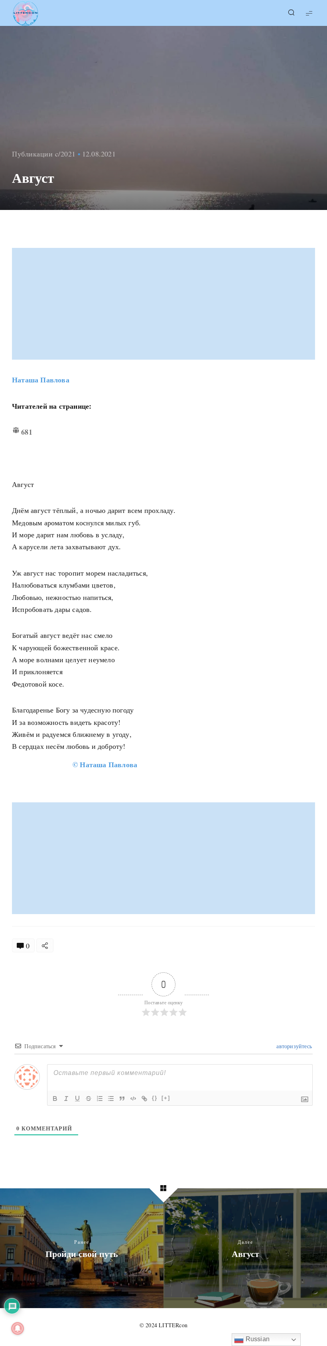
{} (155, 1098)
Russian (257, 1339)
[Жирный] (55, 1098)
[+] (166, 1098)
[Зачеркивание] (88, 1098)
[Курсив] (66, 1098)
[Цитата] (122, 1098)
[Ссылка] (144, 1098)
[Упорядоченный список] (99, 1098)
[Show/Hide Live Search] (291, 13)
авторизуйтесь (293, 1046)
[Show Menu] (309, 13)
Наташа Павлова (40, 379)
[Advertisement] (164, 304)
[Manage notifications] (17, 1328)
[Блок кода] (133, 1098)
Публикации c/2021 (44, 153)
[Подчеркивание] (77, 1098)
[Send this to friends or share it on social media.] (44, 945)
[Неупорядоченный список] (110, 1098)
